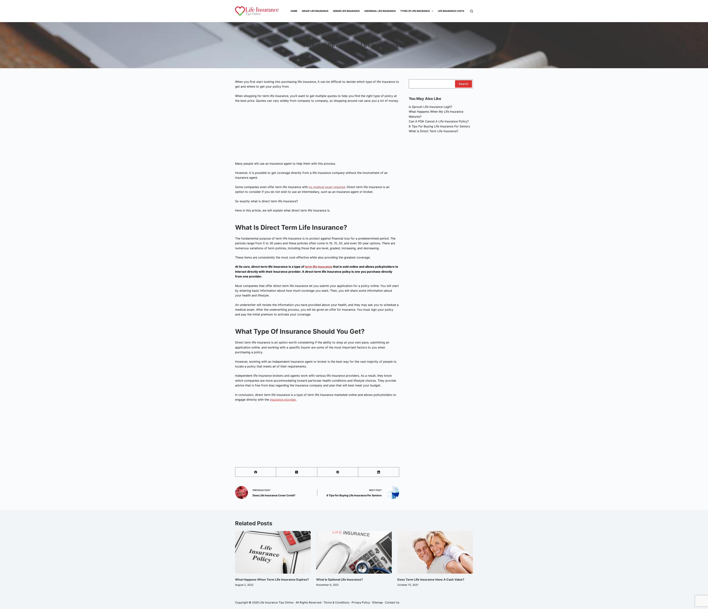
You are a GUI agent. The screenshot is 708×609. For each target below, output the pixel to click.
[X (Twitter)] (296, 472)
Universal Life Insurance (380, 11)
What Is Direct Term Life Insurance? (433, 131)
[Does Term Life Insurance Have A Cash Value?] (435, 552)
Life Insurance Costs (451, 11)
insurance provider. (283, 399)
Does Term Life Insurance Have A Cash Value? (430, 579)
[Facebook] (255, 472)
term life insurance (318, 266)
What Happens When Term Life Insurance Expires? (272, 579)
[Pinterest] (337, 472)
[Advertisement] (317, 133)
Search (463, 84)
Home (294, 11)
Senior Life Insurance (346, 11)
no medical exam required (327, 187)
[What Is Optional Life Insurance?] (354, 552)
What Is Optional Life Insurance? (340, 579)
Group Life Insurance (315, 11)
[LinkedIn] (378, 472)
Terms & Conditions (336, 602)
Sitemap (377, 602)
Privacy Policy (361, 602)
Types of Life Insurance (415, 11)
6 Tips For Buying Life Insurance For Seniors (439, 126)
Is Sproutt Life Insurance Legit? (430, 107)
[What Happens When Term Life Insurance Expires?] (273, 552)
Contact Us (392, 602)
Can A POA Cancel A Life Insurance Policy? (439, 121)
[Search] (471, 11)
